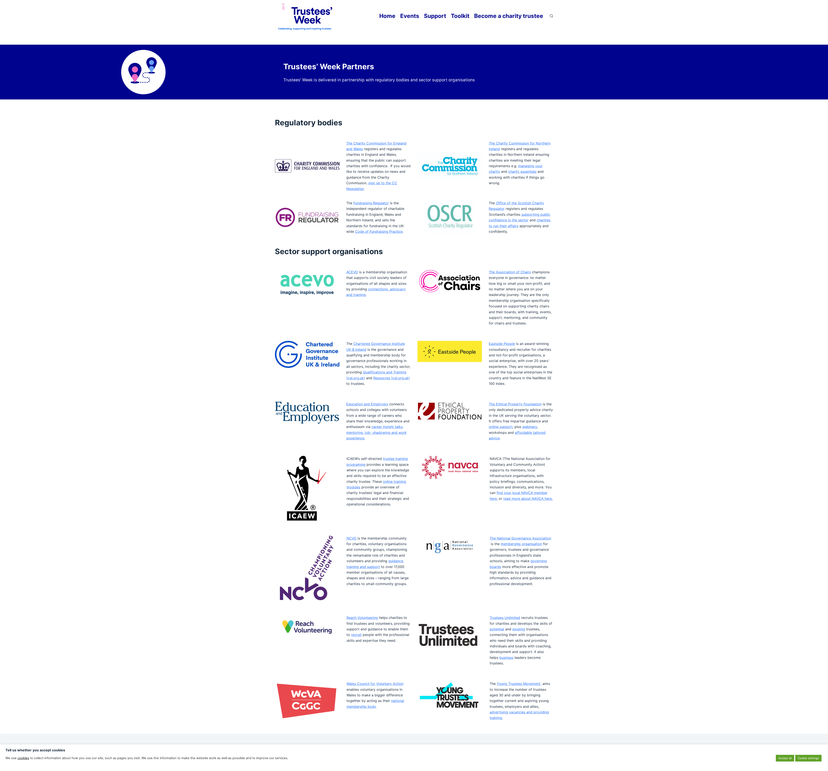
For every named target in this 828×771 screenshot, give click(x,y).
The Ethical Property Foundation (515, 404)
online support (501, 427)
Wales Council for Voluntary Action (375, 683)
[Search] (551, 15)
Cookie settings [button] (808, 758)
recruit (356, 635)
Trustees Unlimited (505, 617)
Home (387, 16)
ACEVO (352, 272)
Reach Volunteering (362, 617)
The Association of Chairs (510, 272)
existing (518, 629)
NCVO (351, 538)
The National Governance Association (520, 538)
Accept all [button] (785, 758)
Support (435, 16)
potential (497, 629)
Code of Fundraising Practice (379, 231)
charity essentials (522, 171)
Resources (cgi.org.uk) (391, 378)
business (506, 657)
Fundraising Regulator (371, 203)
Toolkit (460, 16)
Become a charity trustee (508, 16)
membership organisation (521, 544)
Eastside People (502, 343)
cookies (23, 758)
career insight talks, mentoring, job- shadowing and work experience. (376, 432)
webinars (529, 427)
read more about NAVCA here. (528, 498)
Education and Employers (367, 404)
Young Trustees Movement (519, 683)
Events (409, 16)
